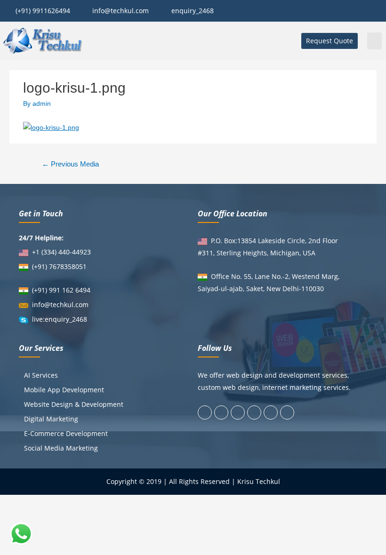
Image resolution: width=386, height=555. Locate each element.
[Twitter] (221, 412)
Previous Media (70, 164)
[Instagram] (254, 412)
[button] (329, 41)
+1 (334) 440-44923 (61, 251)
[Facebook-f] (205, 412)
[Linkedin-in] (238, 412)
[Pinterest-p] (271, 412)
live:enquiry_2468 (59, 319)
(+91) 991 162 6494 (61, 289)
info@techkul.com (60, 304)
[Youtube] (287, 412)
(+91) (40, 266)
